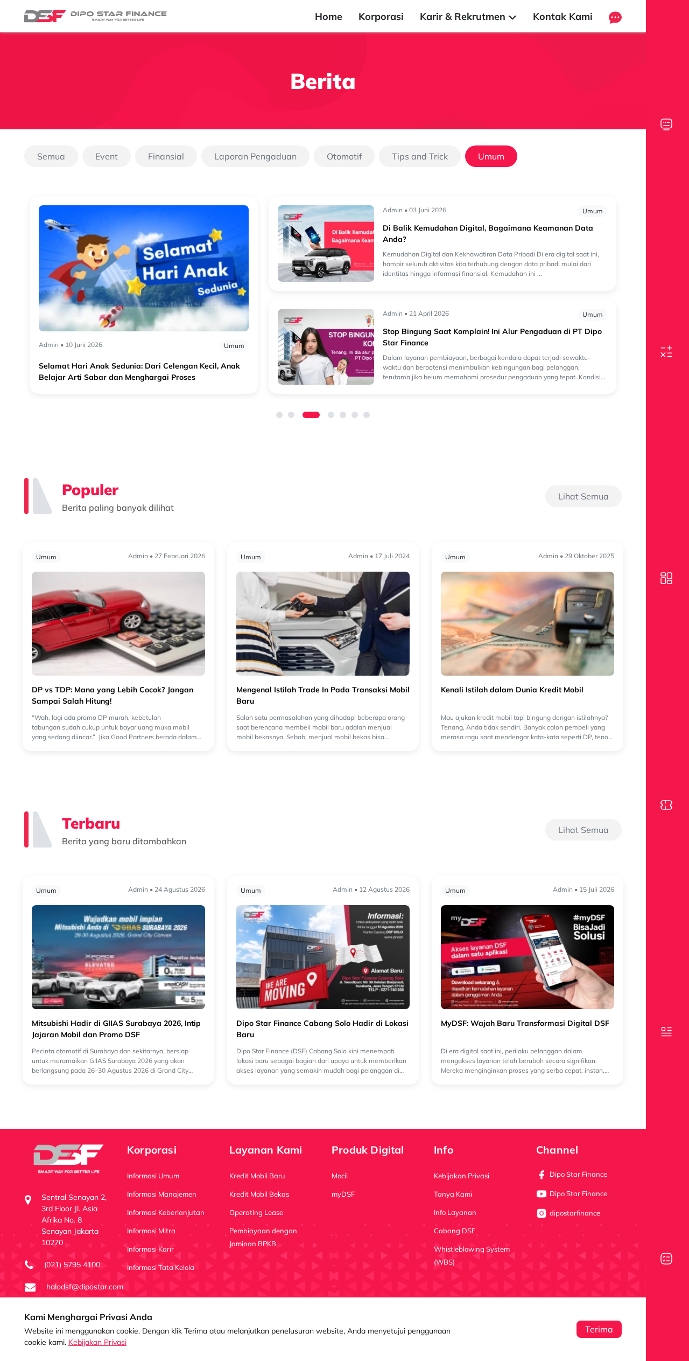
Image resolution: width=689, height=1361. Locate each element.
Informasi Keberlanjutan (166, 1212)
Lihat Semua (583, 496)
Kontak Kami (563, 16)
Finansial (166, 156)
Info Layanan (455, 1212)
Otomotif (344, 156)
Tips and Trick (420, 156)
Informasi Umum (153, 1175)
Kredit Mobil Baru (257, 1175)
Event (106, 156)
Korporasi (381, 16)
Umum (491, 156)
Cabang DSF (454, 1230)
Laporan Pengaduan (255, 156)
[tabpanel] (323, 295)
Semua (51, 156)
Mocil (340, 1175)
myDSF (343, 1194)
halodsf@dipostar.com (84, 1286)
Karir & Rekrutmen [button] (464, 16)
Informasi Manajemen (161, 1194)
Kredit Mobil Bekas (259, 1194)
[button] (615, 16)
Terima (599, 1329)
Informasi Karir (150, 1249)
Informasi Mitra (151, 1230)
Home (328, 16)
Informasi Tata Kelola (160, 1267)
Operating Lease (256, 1212)
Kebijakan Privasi (97, 1342)
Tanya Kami (453, 1194)
